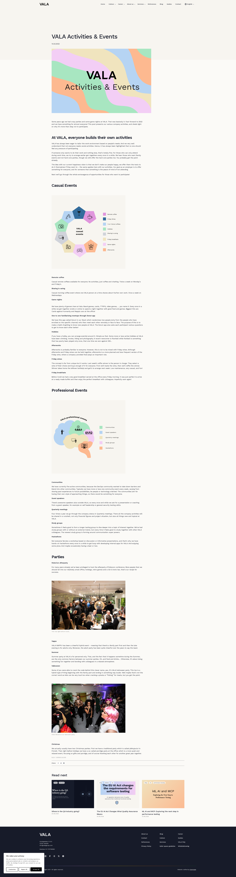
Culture (111, 4)
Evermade (193, 869)
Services (141, 4)
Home (103, 4)
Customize (12, 869)
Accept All (36, 869)
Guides (169, 4)
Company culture (61, 757)
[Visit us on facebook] (49, 856)
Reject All (24, 869)
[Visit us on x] (58, 856)
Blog (161, 4)
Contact (178, 4)
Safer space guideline (167, 846)
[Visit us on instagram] (45, 856)
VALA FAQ (181, 842)
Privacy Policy (146, 846)
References (152, 4)
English (189, 4)
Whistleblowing (183, 846)
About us (130, 4)
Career (120, 4)
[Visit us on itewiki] (63, 856)
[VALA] (44, 4)
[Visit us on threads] (54, 856)
